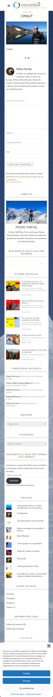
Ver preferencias (26, 688)
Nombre (10, 133)
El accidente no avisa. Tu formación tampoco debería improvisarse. (33, 284)
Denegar (26, 681)
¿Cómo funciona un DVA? (32, 335)
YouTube (10, 594)
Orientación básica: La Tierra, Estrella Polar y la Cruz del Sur (29, 506)
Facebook (10, 603)
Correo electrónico (14, 142)
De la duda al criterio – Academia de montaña (31, 319)
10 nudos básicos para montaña (30, 521)
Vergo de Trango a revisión (28, 551)
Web (8, 152)
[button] (49, 646)
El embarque (22, 513)
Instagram (10, 598)
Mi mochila (21, 558)
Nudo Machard (23, 536)
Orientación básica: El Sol (27, 566)
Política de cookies (17, 694)
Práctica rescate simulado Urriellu (32, 302)
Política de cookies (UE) (16, 624)
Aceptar (26, 673)
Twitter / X (10, 607)
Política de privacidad (33, 694)
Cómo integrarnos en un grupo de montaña (34, 351)
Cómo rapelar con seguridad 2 (29, 543)
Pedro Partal (24, 69)
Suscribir (14, 481)
